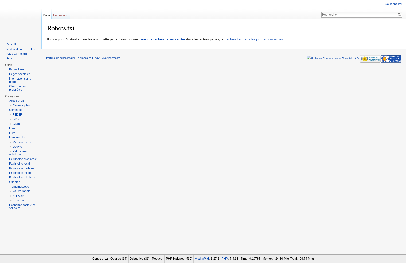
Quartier (14, 182)
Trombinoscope (19, 186)
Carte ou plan (21, 105)
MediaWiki (202, 258)
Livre (12, 133)
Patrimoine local (19, 163)
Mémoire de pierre (24, 142)
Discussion (60, 15)
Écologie (18, 200)
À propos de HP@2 (89, 58)
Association (16, 100)
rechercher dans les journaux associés (254, 39)
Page (46, 15)
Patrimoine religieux (22, 177)
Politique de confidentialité (60, 58)
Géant (16, 123)
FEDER (17, 114)
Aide (9, 58)
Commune (16, 110)
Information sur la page (20, 80)
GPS (16, 119)
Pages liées (16, 69)
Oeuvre (17, 146)
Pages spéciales (19, 74)
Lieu (12, 128)
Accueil (11, 44)
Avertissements (111, 58)
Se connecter (393, 4)
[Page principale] (20, 19)
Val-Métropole (22, 191)
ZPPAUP (18, 196)
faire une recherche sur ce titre (162, 39)
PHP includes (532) (179, 258)
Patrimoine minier (20, 172)
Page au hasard (16, 53)
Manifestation (17, 137)
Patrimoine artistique (18, 153)
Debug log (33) (139, 258)
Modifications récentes (20, 49)
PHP (225, 258)
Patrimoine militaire (21, 168)
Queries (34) (118, 258)
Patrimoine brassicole (23, 159)
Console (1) (100, 258)
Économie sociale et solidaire (22, 206)
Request (157, 258)
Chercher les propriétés (17, 88)
